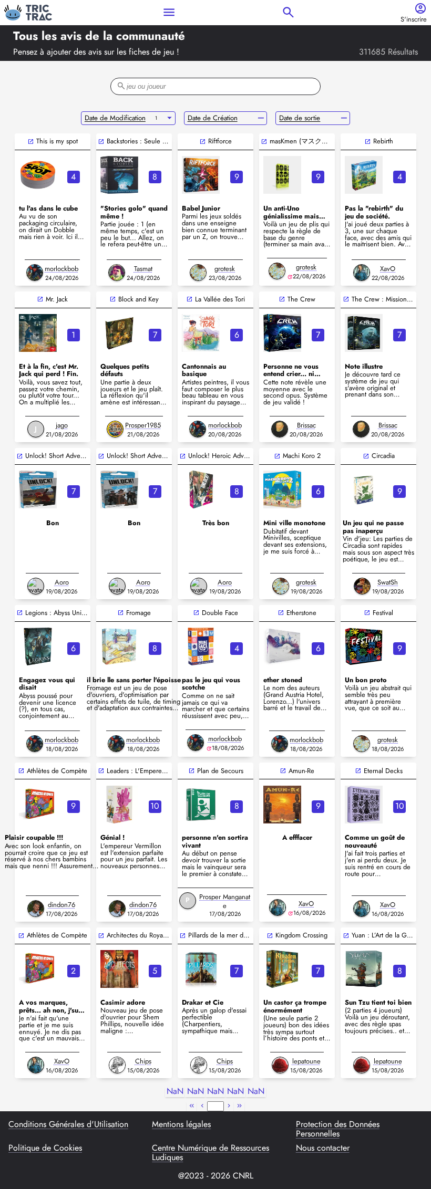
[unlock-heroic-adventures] (201, 489)
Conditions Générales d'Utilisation (68, 1125)
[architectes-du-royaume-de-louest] (119, 969)
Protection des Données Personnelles (337, 1129)
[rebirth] (364, 175)
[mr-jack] (38, 333)
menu (169, 12)
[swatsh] (362, 586)
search (288, 12)
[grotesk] (198, 272)
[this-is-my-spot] (38, 175)
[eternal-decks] (364, 804)
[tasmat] (116, 272)
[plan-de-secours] (201, 804)
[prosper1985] (115, 429)
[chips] (117, 1065)
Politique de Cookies (45, 1148)
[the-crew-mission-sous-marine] (364, 333)
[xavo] (361, 272)
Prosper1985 (143, 425)
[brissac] (279, 429)
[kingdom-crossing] (282, 969)
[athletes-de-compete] (38, 804)
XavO (387, 269)
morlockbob (61, 269)
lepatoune (306, 1061)
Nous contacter (323, 1148)
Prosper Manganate (224, 901)
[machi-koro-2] (282, 489)
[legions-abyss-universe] (38, 646)
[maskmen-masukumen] (282, 175)
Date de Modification (115, 117)
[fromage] (119, 646)
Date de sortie (299, 117)
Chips (143, 1061)
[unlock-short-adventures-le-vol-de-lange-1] (119, 489)
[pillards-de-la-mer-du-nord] (201, 969)
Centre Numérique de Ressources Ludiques (210, 1153)
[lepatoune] (280, 1065)
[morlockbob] (34, 272)
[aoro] (35, 586)
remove (260, 118)
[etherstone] (282, 646)
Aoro (62, 582)
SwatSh (387, 582)
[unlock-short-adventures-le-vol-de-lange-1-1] (38, 489)
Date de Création (213, 117)
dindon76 (61, 905)
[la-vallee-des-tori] (201, 333)
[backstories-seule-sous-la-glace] (119, 175)
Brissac (306, 425)
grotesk (224, 269)
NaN (175, 1092)
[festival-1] (364, 646)
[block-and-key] (119, 333)
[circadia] (364, 489)
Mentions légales (181, 1125)
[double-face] (201, 646)
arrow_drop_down (169, 118)
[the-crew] (282, 333)
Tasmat (143, 269)
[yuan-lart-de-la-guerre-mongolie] (364, 969)
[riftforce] (201, 175)
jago (62, 425)
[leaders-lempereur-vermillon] (119, 804)
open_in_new (30, 141)
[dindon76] (35, 908)
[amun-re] (282, 804)
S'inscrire (414, 20)
